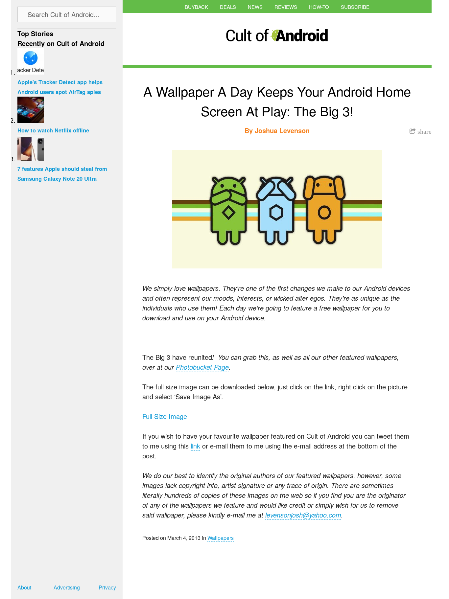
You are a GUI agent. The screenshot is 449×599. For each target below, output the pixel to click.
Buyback (196, 6)
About (24, 587)
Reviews (285, 6)
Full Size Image (164, 416)
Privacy (107, 587)
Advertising (67, 587)
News (255, 6)
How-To (319, 6)
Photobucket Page (202, 367)
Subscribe (355, 6)
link (195, 445)
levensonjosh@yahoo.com (303, 514)
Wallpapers (220, 537)
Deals (228, 6)
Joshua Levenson (282, 130)
